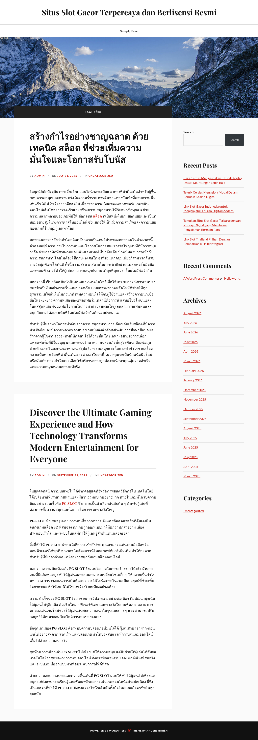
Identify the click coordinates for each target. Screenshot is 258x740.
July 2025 (190, 438)
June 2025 (190, 447)
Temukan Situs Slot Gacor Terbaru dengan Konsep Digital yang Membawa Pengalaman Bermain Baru (212, 225)
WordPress (117, 730)
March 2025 (191, 476)
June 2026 (190, 332)
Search (188, 132)
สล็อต (97, 216)
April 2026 (190, 351)
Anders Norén (157, 730)
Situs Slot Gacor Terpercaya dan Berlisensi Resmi (129, 12)
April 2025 (190, 466)
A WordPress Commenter (201, 278)
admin (39, 175)
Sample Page (129, 31)
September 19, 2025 (72, 475)
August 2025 (192, 428)
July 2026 (190, 323)
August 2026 (192, 313)
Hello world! (232, 278)
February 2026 (193, 371)
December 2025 (194, 390)
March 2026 (191, 361)
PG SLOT (69, 503)
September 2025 (194, 418)
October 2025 (193, 409)
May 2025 (190, 457)
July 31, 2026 (67, 175)
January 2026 (192, 380)
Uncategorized (100, 175)
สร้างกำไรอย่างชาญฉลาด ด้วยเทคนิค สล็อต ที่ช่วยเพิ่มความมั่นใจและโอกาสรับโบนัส (89, 147)
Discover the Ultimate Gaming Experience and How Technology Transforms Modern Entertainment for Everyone (91, 435)
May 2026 (190, 342)
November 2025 (194, 399)
